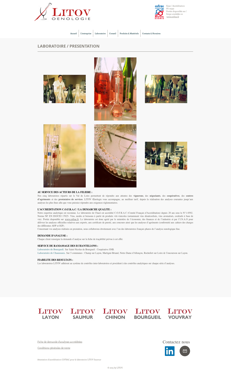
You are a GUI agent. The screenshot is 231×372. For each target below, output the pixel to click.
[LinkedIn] (170, 351)
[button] (86, 33)
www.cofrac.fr (72, 219)
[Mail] (185, 351)
